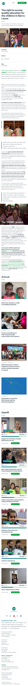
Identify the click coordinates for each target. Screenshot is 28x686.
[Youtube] (14, 616)
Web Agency (17, 683)
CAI (14, 72)
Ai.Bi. (8, 262)
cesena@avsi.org (5, 669)
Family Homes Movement (15, 265)
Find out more (4, 443)
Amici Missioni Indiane (15, 262)
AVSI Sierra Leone (7, 70)
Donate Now (15, 443)
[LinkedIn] (20, 616)
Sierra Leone (4, 51)
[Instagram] (17, 616)
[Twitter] (10, 616)
